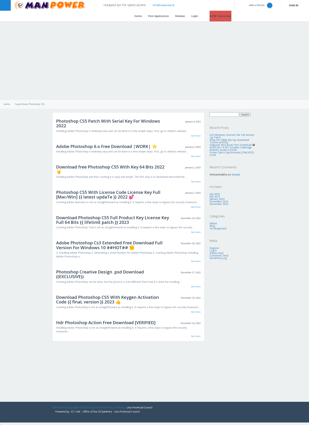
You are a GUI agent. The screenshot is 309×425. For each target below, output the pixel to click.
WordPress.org (218, 258)
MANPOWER (60, 407)
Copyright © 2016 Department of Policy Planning (96, 407)
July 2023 (215, 196)
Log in (213, 250)
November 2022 (219, 204)
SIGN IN (293, 5)
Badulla (236, 174)
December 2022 (219, 201)
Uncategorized (218, 228)
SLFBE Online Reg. (220, 16)
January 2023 (217, 199)
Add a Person (257, 5)
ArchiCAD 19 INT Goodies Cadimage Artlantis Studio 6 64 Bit (231, 149)
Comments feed (219, 255)
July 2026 (215, 194)
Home (138, 16)
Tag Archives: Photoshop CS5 (30, 104)
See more (196, 136)
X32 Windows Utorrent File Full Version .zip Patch (232, 136)
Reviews (180, 16)
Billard (213, 223)
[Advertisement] (154, 370)
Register (214, 248)
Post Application (158, 16)
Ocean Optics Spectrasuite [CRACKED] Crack (232, 154)
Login (194, 16)
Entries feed (216, 253)
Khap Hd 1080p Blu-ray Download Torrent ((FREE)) (229, 141)
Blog (212, 226)
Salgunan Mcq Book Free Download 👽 (232, 145)
